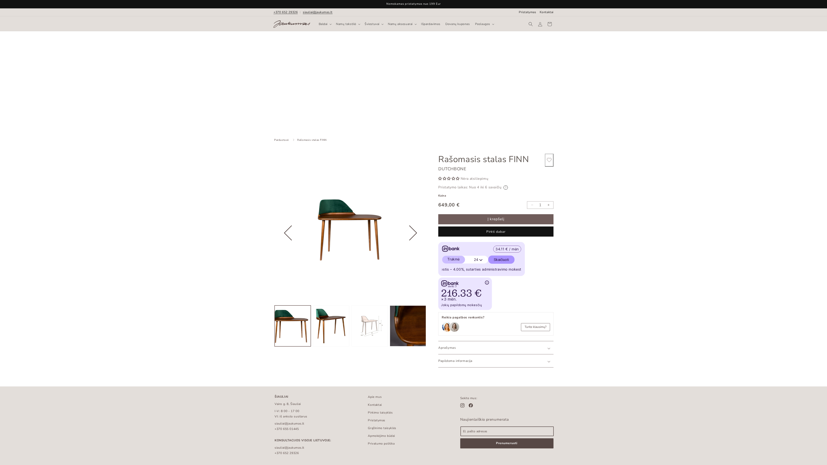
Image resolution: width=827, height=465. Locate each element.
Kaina (442, 196)
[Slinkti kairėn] (288, 246)
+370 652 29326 (286, 12)
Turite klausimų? (535, 327)
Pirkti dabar (495, 231)
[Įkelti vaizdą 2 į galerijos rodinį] (331, 325)
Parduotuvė (281, 140)
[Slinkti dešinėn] (413, 246)
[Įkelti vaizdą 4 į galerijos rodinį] (408, 325)
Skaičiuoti (501, 259)
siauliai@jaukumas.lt (318, 12)
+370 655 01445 (287, 429)
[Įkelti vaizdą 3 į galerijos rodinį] (369, 325)
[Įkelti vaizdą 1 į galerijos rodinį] (293, 325)
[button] (325, 24)
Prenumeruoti (507, 443)
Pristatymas (527, 12)
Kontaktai (546, 12)
